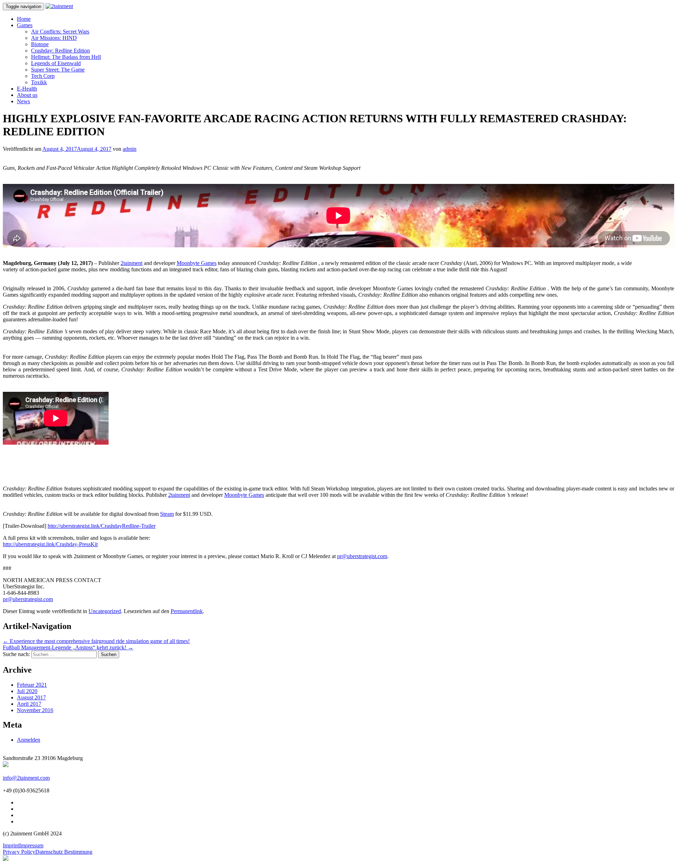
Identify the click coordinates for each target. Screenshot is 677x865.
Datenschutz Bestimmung (63, 852)
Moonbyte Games (196, 263)
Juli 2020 (27, 691)
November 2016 (35, 710)
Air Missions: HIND (54, 38)
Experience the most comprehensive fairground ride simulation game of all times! (96, 641)
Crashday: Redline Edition (60, 51)
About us (27, 95)
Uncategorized (105, 611)
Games (24, 25)
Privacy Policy (19, 852)
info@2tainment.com (26, 778)
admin (129, 149)
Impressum (31, 845)
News (23, 101)
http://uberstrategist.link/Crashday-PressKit (50, 544)
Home (24, 19)
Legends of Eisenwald (56, 63)
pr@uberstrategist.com (362, 556)
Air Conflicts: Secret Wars (60, 32)
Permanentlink (187, 611)
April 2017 (29, 704)
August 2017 (31, 697)
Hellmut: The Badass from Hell (66, 57)
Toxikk (39, 82)
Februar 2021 (32, 685)
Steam (167, 514)
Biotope (40, 44)
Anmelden (28, 740)
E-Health (27, 89)
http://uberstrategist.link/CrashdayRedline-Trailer (101, 526)
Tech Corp (43, 76)
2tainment (131, 263)
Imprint (11, 845)
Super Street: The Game (58, 70)
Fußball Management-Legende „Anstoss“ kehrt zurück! (68, 647)
